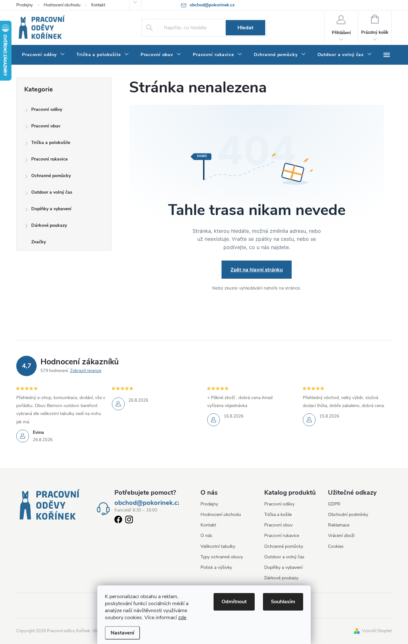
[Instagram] (129, 521)
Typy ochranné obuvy (221, 557)
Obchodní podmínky (348, 515)
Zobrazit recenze (85, 371)
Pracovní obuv (45, 126)
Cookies (336, 546)
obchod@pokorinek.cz (147, 503)
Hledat (245, 27)
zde (182, 617)
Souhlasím (283, 601)
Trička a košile (278, 515)
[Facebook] (118, 521)
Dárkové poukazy (49, 225)
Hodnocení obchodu (62, 5)
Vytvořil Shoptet (377, 631)
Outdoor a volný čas (51, 192)
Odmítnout (234, 601)
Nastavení (122, 632)
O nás (206, 536)
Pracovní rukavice (49, 159)
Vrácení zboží (341, 536)
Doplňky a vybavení (51, 209)
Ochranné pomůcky (51, 176)
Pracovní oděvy (46, 109)
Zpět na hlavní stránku (256, 270)
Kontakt (98, 5)
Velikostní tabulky (217, 546)
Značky (38, 242)
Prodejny (24, 5)
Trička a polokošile (50, 143)
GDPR (334, 504)
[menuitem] (43, 55)
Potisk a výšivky (216, 567)
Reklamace (338, 525)
